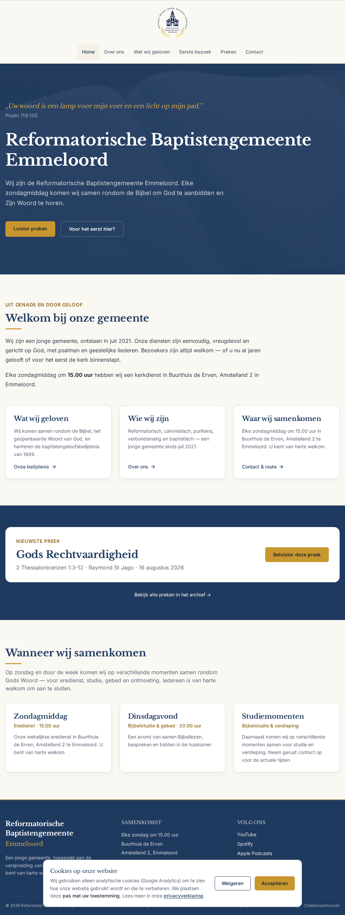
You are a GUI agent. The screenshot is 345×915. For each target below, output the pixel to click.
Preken (228, 52)
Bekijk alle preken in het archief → (172, 594)
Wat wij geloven (152, 52)
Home (88, 52)
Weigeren (233, 883)
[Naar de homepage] (172, 23)
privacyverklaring (183, 895)
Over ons (114, 52)
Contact (254, 52)
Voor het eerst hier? (92, 229)
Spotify (245, 844)
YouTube (246, 834)
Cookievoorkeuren (322, 905)
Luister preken (30, 228)
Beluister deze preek (297, 554)
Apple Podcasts (254, 853)
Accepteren (274, 883)
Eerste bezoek (195, 52)
